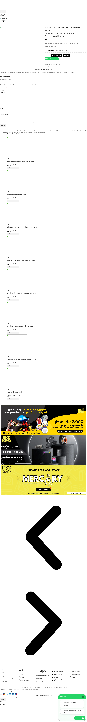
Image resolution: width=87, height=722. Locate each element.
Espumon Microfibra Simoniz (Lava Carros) (21, 260)
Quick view (12, 158)
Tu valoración (3, 92)
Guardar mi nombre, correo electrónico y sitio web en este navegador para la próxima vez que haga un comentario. (25, 122)
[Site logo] (3, 6)
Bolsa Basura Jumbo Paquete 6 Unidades (21, 161)
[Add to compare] (8, 158)
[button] (13, 168)
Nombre (2, 108)
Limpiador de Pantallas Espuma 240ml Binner (22, 293)
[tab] (37, 69)
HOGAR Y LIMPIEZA (52, 27)
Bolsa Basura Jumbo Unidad (16, 194)
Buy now (66, 55)
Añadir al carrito (56, 55)
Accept (3, 699)
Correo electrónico (4, 114)
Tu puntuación (3, 87)
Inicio (46, 27)
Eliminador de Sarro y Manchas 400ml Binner (22, 227)
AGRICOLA (9, 395)
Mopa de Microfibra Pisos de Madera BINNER (22, 359)
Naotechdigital (9, 691)
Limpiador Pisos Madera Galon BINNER (20, 326)
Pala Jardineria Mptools (14, 392)
